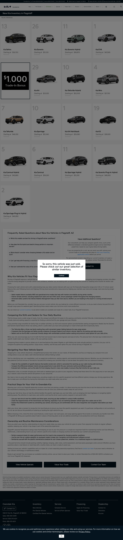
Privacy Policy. (84, 532)
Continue (61, 275)
